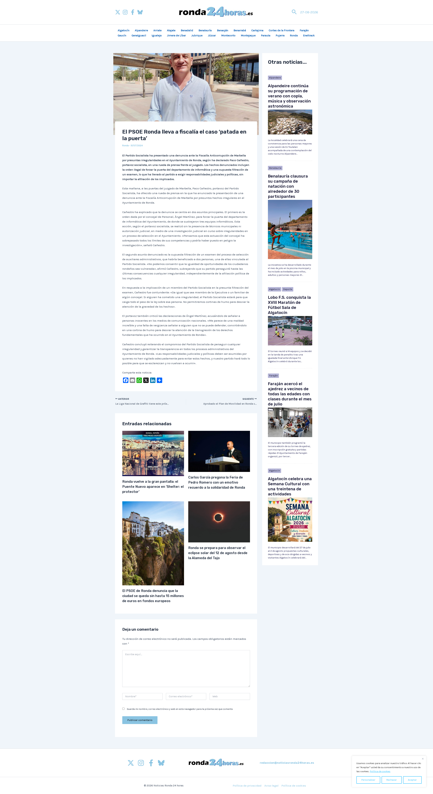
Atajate (171, 30)
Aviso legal (271, 785)
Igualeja (157, 35)
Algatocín (123, 30)
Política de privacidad (247, 785)
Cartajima (257, 30)
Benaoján (222, 30)
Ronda (294, 35)
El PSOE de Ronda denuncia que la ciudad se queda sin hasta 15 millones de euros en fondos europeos (153, 596)
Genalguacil (139, 35)
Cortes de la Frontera (281, 30)
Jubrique (196, 35)
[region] (389, 771)
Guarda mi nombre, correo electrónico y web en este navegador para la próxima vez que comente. (180, 709)
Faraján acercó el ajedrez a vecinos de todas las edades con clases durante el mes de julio (290, 393)
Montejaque (248, 35)
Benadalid (187, 30)
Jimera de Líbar (176, 35)
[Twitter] (130, 763)
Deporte (287, 289)
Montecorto (228, 35)
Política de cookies (380, 771)
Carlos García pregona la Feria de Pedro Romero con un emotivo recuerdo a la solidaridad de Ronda (216, 482)
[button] (294, 12)
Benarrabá (240, 30)
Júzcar (212, 35)
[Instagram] (125, 12)
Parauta (265, 35)
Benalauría (205, 30)
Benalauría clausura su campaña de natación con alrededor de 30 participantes (288, 186)
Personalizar (368, 779)
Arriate (157, 30)
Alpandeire (141, 30)
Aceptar (412, 779)
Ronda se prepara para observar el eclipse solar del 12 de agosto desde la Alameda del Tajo (217, 553)
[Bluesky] (140, 12)
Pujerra (280, 35)
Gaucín (122, 35)
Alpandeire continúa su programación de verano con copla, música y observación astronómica (289, 96)
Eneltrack (309, 35)
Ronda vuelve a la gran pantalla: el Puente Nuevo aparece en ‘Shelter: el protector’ (153, 487)
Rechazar (391, 779)
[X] (117, 12)
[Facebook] (132, 12)
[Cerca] (423, 759)
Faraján (304, 30)
